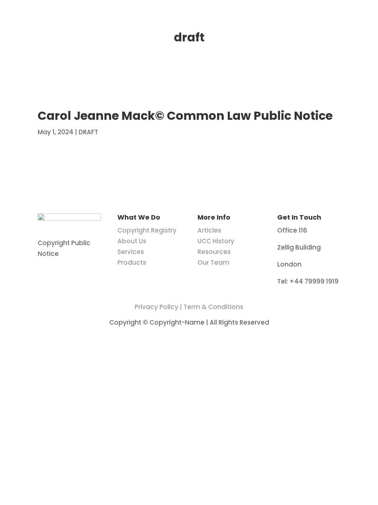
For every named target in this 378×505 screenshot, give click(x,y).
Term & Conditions (213, 306)
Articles (209, 230)
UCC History (215, 241)
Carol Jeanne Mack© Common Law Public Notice (185, 115)
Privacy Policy (156, 306)
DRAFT (88, 132)
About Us (131, 241)
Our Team (213, 262)
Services (130, 251)
